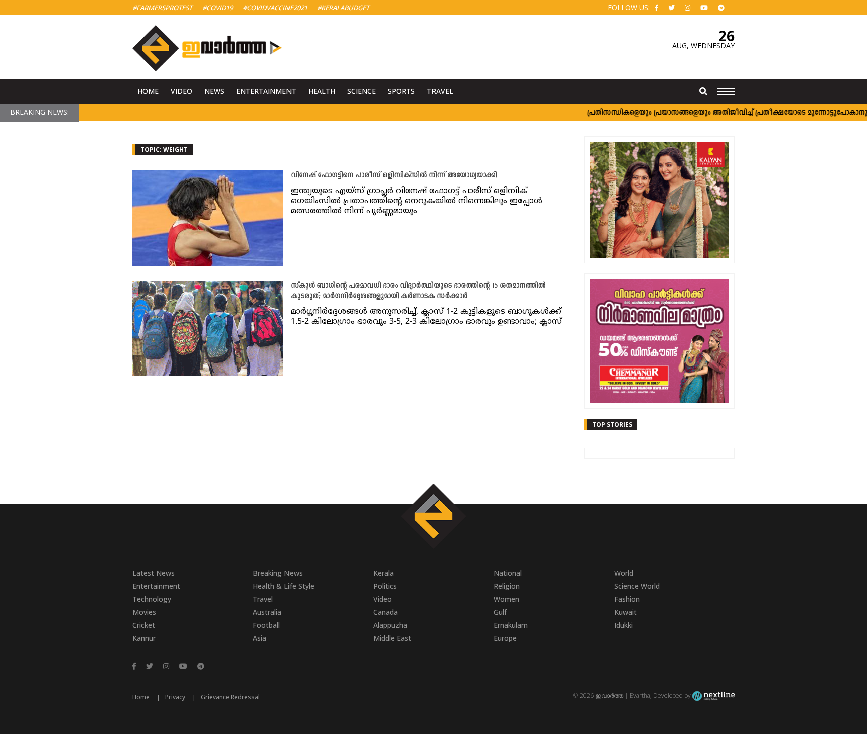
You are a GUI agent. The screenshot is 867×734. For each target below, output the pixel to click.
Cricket (143, 625)
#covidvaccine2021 (275, 7)
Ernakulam (511, 625)
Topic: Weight (164, 149)
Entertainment (266, 91)
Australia (267, 612)
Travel (440, 91)
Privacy (175, 697)
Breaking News (278, 573)
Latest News (153, 573)
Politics (385, 586)
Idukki (623, 625)
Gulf (500, 612)
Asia (259, 638)
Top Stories (612, 424)
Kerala (383, 573)
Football (266, 625)
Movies (144, 612)
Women (506, 599)
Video (181, 91)
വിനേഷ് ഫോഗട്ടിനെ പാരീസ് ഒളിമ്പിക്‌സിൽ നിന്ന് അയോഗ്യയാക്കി (394, 175)
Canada (385, 612)
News (214, 91)
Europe (505, 638)
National (508, 573)
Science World (637, 586)
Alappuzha (390, 625)
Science (361, 91)
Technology (151, 599)
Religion (507, 586)
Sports (401, 91)
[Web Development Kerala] (713, 695)
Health (321, 91)
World (623, 573)
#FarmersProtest (162, 7)
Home (148, 91)
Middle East (392, 638)
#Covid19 (217, 7)
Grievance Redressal (230, 697)
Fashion (627, 599)
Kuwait (625, 612)
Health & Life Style (283, 586)
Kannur (144, 638)
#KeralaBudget (343, 7)
